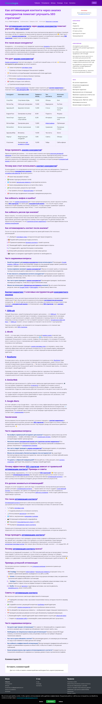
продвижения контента (24, 79)
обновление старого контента (26, 525)
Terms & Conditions (10, 689)
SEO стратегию (22, 29)
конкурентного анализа (23, 171)
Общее (75, 23)
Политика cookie (72, 682)
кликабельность (13, 588)
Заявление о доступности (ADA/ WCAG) (78, 689)
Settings (61, 701)
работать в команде (41, 492)
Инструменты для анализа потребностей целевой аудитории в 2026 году (83, 47)
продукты (47, 46)
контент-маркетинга (56, 88)
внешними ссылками (31, 516)
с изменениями (19, 412)
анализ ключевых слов (38, 346)
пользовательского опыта (25, 522)
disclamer (7, 691)
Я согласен (51, 701)
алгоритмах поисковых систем (14, 544)
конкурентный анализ (36, 203)
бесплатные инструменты (33, 285)
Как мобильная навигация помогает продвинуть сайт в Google (84, 52)
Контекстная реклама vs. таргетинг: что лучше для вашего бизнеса (83, 71)
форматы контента (32, 242)
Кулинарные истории (79, 33)
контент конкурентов (46, 166)
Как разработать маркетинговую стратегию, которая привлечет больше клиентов (82, 66)
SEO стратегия (32, 466)
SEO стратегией (45, 473)
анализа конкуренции (12, 223)
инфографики (30, 572)
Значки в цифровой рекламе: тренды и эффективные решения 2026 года (84, 61)
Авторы (53, 3)
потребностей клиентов (12, 173)
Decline (41, 701)
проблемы (41, 604)
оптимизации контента (16, 469)
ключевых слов (19, 508)
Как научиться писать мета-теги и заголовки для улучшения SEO (83, 57)
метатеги (24, 586)
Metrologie (11, 2)
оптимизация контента (20, 26)
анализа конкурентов (30, 262)
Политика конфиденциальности (14, 687)
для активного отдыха (23, 143)
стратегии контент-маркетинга (36, 221)
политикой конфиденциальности (27, 698)
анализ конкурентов (47, 26)
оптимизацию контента (24, 489)
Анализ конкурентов (11, 62)
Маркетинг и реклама (52, 21)
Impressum (70, 691)
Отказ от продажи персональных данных (79, 687)
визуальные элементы (24, 182)
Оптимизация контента (12, 503)
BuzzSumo (11, 357)
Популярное (45, 3)
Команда (60, 3)
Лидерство (76, 26)
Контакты (72, 3)
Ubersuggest (34, 287)
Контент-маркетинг (14, 292)
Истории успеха (77, 31)
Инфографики (50, 123)
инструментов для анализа (53, 300)
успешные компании (38, 566)
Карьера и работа (78, 28)
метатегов (22, 513)
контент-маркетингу (56, 420)
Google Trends (24, 287)
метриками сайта (21, 618)
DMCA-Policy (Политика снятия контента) (78, 683)
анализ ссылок (47, 335)
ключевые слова (27, 67)
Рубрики (37, 3)
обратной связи (28, 191)
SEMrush (16, 264)
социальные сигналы (43, 437)
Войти (94, 3)
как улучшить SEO (23, 90)
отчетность (34, 385)
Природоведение (78, 36)
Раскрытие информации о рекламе (77, 685)
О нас (66, 3)
